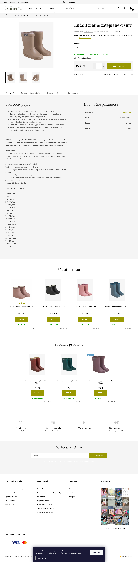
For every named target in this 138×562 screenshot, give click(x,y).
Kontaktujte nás (74, 489)
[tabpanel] (21, 304)
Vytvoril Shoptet (127, 556)
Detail (21, 319)
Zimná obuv (126, 112)
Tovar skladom (10, 501)
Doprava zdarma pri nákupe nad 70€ (16, 2)
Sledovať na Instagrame (116, 528)
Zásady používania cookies (46, 509)
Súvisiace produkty (52, 93)
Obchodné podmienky (44, 489)
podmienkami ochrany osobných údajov (80, 461)
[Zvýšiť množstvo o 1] (103, 66)
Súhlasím (96, 552)
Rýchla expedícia (11, 497)
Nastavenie (41, 558)
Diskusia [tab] (24, 93)
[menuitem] (36, 8)
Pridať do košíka (119, 66)
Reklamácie (41, 497)
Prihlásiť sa (98, 455)
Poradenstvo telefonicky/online (15, 493)
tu (80, 553)
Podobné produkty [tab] (71, 93)
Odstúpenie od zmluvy (44, 505)
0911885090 (9, 505)
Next (130, 302)
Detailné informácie (85, 38)
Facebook (72, 493)
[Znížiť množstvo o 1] (94, 66)
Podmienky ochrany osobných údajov (49, 493)
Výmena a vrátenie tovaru (45, 513)
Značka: (79, 74)
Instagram (72, 497)
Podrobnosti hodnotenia (101, 32)
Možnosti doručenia (84, 58)
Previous (7, 302)
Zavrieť (89, 74)
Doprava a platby (43, 501)
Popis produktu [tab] (11, 93)
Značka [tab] (35, 93)
